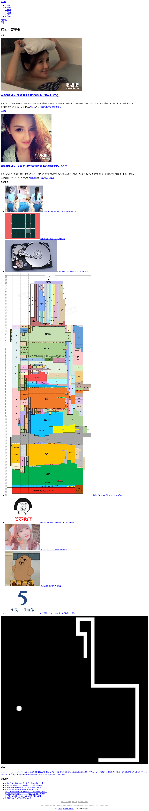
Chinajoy (12, 772)
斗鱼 (92, 772)
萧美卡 (58, 107)
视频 (39, 774)
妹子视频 (8, 14)
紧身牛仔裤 (144, 772)
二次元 (25, 772)
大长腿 (43, 772)
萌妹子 (30, 774)
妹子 (48, 772)
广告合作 (63, 802)
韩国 (49, 774)
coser (16, 772)
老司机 (26, 774)
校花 (100, 772)
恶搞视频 (84, 772)
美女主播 (21, 774)
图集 (39, 772)
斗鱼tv (96, 772)
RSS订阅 (4, 20)
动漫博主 (34, 772)
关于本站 (85, 802)
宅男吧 (3, 2)
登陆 (2, 22)
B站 (8, 772)
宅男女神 (58, 772)
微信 (77, 772)
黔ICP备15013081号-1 (68, 809)
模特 (46, 178)
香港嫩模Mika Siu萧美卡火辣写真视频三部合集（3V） (30, 95)
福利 (133, 772)
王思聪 (124, 772)
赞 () (33, 107)
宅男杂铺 (8, 12)
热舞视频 (114, 772)
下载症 (3, 35)
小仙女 (70, 772)
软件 (45, 774)
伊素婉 (30, 772)
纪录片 (2, 774)
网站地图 (80, 802)
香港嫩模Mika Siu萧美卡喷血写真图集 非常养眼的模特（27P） (34, 166)
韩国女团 (52, 774)
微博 (80, 772)
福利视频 (137, 772)
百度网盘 (128, 772)
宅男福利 (51, 107)
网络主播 (7, 774)
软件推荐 (8, 10)
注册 (2, 24)
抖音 (89, 772)
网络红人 (15, 774)
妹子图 (52, 772)
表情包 (35, 774)
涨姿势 (108, 772)
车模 (42, 774)
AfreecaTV (4, 772)
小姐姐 (74, 772)
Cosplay (20, 772)
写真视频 (44, 107)
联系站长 (74, 802)
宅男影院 (8, 8)
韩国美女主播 (60, 774)
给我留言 (68, 802)
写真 (42, 178)
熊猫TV (119, 772)
